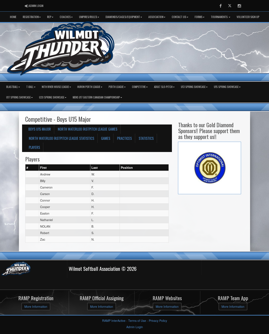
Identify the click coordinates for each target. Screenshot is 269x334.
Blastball (12, 87)
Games (105, 138)
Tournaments (219, 16)
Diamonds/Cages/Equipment (122, 16)
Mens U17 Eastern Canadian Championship (96, 97)
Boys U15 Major (39, 129)
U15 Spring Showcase (226, 87)
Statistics (146, 138)
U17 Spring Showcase (18, 97)
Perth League (116, 87)
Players (34, 147)
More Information (35, 306)
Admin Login (134, 327)
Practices (124, 138)
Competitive (139, 87)
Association (155, 16)
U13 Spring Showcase (193, 87)
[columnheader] (32, 167)
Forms (198, 16)
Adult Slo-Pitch (163, 87)
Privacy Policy (158, 320)
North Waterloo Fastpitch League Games (87, 129)
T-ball (29, 87)
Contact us (179, 16)
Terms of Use (137, 320)
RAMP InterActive (113, 320)
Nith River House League (55, 87)
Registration (31, 16)
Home (13, 16)
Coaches (65, 16)
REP (49, 16)
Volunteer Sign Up (248, 16)
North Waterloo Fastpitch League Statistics (61, 138)
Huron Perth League (88, 87)
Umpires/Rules (88, 16)
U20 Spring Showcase (51, 97)
